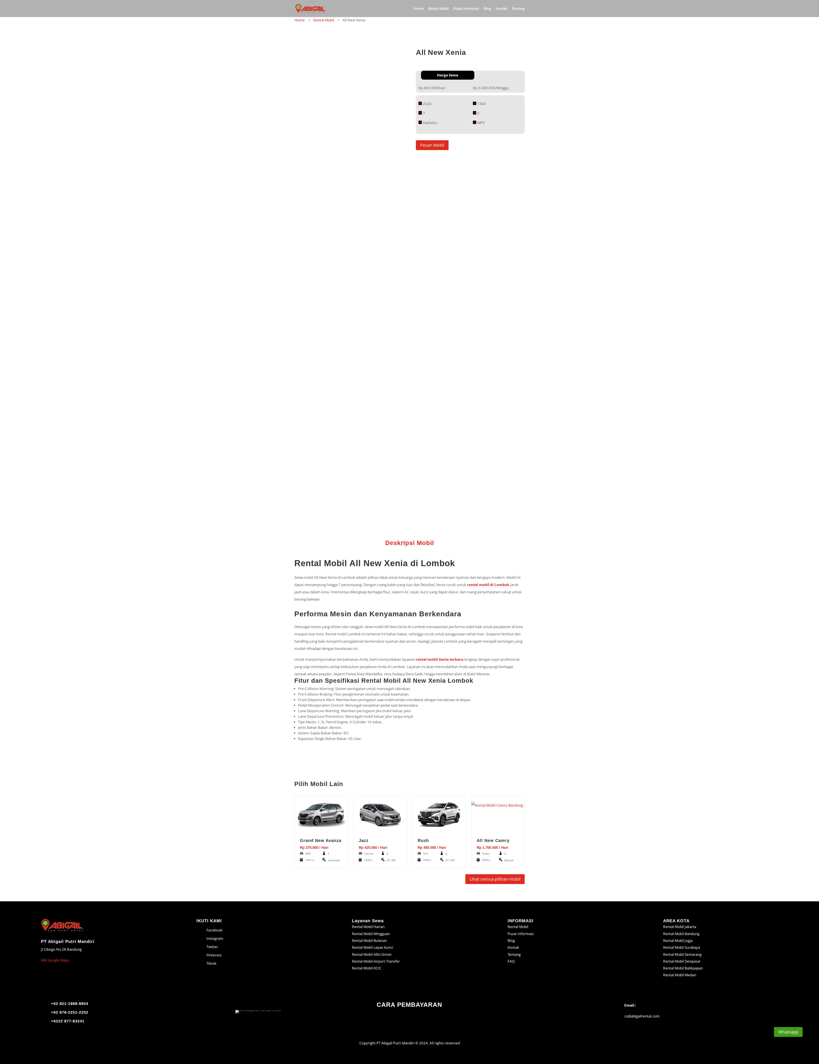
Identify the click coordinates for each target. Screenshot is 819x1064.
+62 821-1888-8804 (69, 1003)
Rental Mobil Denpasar (682, 961)
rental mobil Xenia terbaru (439, 659)
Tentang (518, 9)
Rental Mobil (438, 9)
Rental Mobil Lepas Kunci (372, 947)
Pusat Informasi (466, 9)
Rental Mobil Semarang (682, 954)
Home (419, 9)
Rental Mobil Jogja (678, 940)
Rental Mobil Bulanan (369, 940)
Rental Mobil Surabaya (681, 947)
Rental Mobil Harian (368, 926)
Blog (487, 9)
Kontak (501, 9)
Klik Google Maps (55, 960)
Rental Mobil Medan (679, 974)
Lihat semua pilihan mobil (495, 879)
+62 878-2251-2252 (69, 1012)
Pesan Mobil (432, 145)
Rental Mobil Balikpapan (683, 968)
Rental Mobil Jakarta (679, 926)
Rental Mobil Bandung (681, 933)
